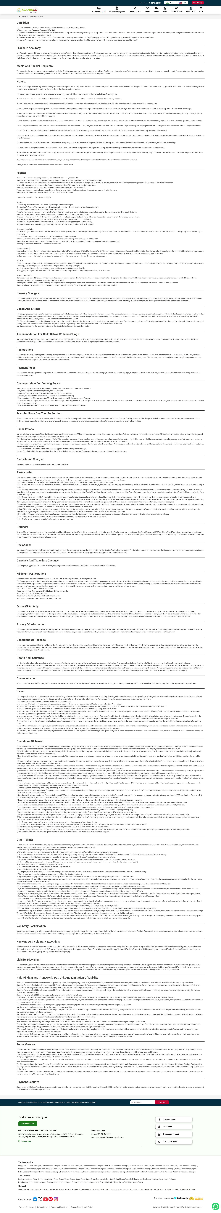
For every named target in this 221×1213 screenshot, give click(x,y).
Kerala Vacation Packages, (95, 1169)
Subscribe (162, 1102)
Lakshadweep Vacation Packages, (140, 1172)
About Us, (118, 1189)
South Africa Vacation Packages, (116, 1166)
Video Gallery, (100, 1189)
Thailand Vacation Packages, (72, 1166)
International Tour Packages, (46, 1189)
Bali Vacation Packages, (51, 1166)
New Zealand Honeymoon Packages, (32, 1182)
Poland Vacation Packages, (185, 1169)
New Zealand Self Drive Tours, (107, 1182)
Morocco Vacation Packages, (163, 1169)
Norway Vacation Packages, (49, 1172)
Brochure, (110, 1189)
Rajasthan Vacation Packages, (72, 1169)
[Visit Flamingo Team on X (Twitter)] (40, 1199)
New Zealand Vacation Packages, (165, 1166)
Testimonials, (137, 1189)
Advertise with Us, (174, 1189)
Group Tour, (123, 1182)
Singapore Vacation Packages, (30, 1166)
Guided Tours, (64, 1179)
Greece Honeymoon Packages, (83, 1182)
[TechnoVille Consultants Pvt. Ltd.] (181, 1198)
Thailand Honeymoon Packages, (59, 1182)
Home (23, 16)
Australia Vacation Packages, (140, 1166)
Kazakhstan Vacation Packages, (117, 1169)
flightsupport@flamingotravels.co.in (53, 214)
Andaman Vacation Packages (184, 1172)
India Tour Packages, (26, 1189)
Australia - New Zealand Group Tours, (115, 1179)
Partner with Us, (160, 1189)
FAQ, (151, 1189)
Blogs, (92, 1189)
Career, (146, 1189)
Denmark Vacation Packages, (71, 1172)
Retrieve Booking (188, 1189)
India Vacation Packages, (51, 1169)
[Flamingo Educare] (195, 1198)
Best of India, (43, 1179)
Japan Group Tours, (93, 1179)
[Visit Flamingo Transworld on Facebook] (35, 1199)
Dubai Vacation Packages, (188, 1166)
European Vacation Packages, (29, 1169)
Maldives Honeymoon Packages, (164, 1179)
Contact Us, (127, 1189)
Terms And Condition (60, 1207)
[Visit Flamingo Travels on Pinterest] (50, 1199)
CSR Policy (88, 1207)
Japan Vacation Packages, (93, 1166)
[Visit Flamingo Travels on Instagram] (55, 1199)
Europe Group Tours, (77, 1179)
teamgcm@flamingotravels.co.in (110, 1137)
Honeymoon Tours (135, 1182)
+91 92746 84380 (154, 3)
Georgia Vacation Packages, (141, 1169)
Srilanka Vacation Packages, (116, 1172)
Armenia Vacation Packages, (94, 1172)
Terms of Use (76, 1207)
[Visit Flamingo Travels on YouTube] (45, 1199)
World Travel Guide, (81, 1189)
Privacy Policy (42, 1207)
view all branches (27, 1124)
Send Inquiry (197, 2)
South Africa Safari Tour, (27, 1179)
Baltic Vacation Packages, (28, 1172)
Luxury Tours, (53, 1179)
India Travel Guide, (66, 1189)
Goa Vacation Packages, (163, 1172)
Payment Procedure (26, 1207)
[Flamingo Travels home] (28, 10)
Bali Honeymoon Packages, (140, 1179)
